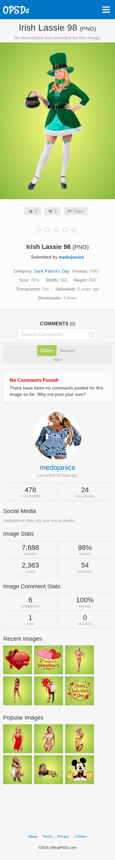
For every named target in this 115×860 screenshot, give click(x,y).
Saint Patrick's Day (51, 271)
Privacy (63, 836)
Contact (80, 836)
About (32, 836)
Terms (47, 836)
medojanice (71, 257)
